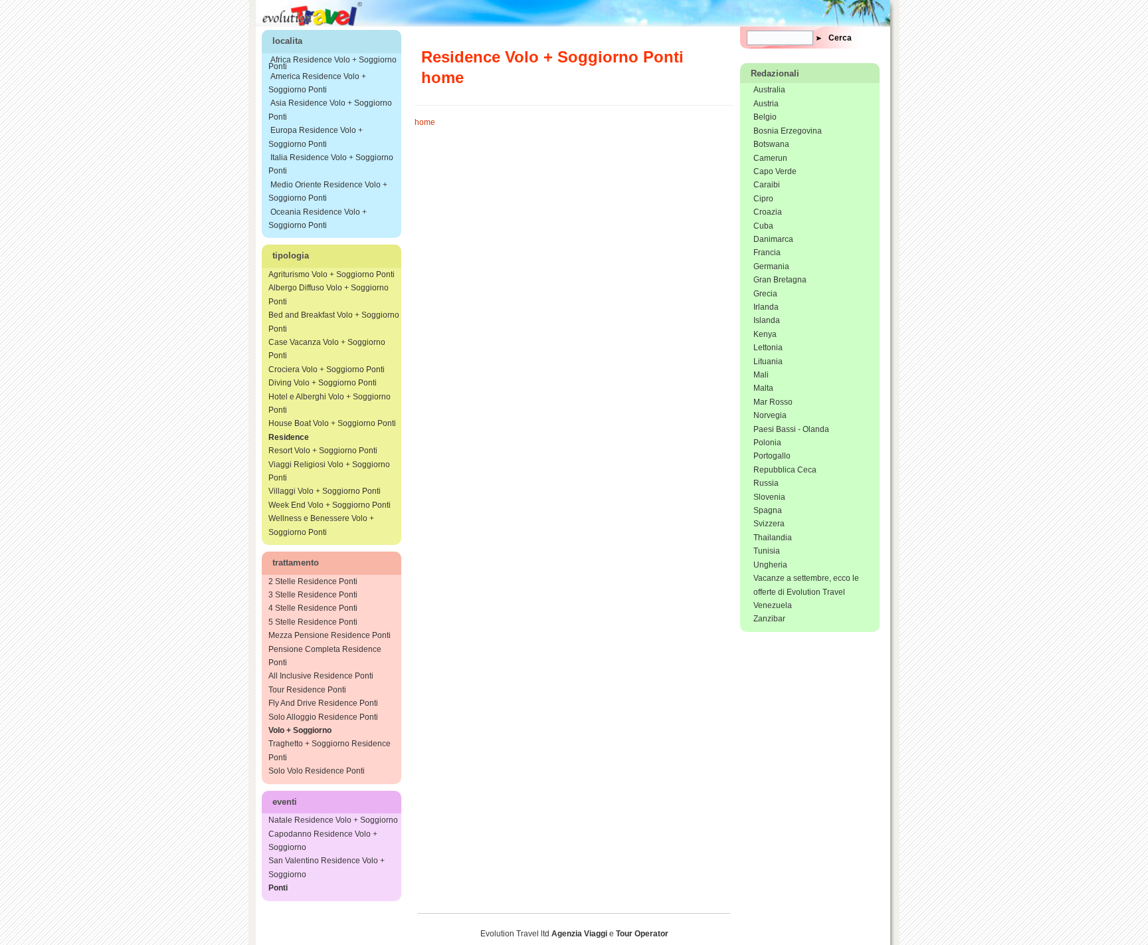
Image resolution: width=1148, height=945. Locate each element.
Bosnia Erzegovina (787, 131)
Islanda (766, 320)
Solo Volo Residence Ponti (316, 771)
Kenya (765, 334)
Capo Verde (775, 171)
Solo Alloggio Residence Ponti (323, 717)
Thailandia (772, 537)
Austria (766, 103)
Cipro (763, 198)
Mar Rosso (773, 402)
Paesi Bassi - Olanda (791, 429)
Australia (769, 89)
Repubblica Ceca (784, 469)
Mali (761, 374)
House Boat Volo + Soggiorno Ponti (332, 423)
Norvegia (770, 415)
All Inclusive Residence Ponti (320, 676)
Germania (771, 266)
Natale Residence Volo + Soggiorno (333, 820)
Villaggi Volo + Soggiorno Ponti (324, 491)
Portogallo (772, 456)
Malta (763, 388)
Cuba (763, 226)
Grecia (765, 293)
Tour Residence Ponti (307, 689)
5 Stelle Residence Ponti (312, 622)
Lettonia (768, 347)
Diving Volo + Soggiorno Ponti (322, 382)
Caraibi (766, 184)
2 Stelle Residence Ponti (312, 581)
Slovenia (769, 497)
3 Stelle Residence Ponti (312, 594)
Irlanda (766, 307)
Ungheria (770, 565)
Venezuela (772, 605)
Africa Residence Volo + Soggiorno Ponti (332, 63)
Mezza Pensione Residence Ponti (329, 635)
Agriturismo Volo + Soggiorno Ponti (331, 274)
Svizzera (769, 523)
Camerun (770, 158)
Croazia (767, 212)
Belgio (765, 117)
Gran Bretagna (780, 279)
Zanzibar (769, 618)
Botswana (771, 144)
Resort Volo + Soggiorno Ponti (322, 450)
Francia (767, 252)
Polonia (767, 442)
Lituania (768, 361)
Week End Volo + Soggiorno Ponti (329, 505)
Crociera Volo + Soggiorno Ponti (326, 369)
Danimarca (773, 239)
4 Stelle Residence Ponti (312, 608)
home (425, 122)
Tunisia (766, 551)
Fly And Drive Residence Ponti (323, 703)
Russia (766, 483)
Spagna (767, 510)
